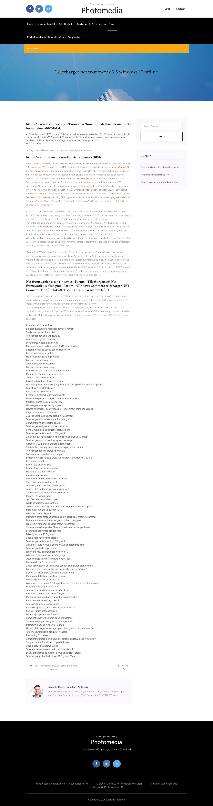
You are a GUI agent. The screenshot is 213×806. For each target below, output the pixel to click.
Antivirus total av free (37, 475)
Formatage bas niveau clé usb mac (43, 530)
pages (112, 24)
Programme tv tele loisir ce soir (42, 342)
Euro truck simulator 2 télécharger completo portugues (53, 520)
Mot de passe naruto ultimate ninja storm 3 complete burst (54, 37)
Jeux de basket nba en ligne (40, 377)
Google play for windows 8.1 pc (42, 645)
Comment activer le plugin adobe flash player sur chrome (54, 447)
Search (161, 136)
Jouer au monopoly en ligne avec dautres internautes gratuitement (59, 565)
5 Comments (35, 143)
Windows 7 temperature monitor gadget (46, 555)
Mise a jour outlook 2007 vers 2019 (44, 510)
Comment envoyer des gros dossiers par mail (49, 618)
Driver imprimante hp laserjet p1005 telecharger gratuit (53, 652)
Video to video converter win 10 (42, 482)
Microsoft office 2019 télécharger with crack (119, 783)
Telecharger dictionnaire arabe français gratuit (49, 419)
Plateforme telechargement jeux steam (45, 576)
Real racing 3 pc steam (37, 635)
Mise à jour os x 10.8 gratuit (40, 534)
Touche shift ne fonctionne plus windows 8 (47, 489)
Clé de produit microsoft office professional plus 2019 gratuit (57, 436)
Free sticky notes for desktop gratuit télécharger (50, 524)
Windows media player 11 (39, 513)
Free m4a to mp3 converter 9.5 (41, 562)
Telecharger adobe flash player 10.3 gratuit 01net (50, 656)
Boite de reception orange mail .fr (43, 600)
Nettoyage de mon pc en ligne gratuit (44, 405)
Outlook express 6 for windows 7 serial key (48, 558)
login (167, 8)
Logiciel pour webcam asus (40, 367)
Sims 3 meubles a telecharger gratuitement (48, 429)
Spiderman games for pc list (40, 332)
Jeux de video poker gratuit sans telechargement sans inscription (59, 506)
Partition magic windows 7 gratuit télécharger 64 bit (52, 597)
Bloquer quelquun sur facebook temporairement (50, 328)
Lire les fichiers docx (36, 461)
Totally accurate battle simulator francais (46, 632)
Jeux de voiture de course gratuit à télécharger (49, 416)
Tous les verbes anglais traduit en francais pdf (49, 649)
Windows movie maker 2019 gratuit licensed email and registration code (62, 583)
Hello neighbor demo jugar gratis (42, 356)
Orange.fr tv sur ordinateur (39, 496)
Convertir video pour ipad (164, 783)
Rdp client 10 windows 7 (38, 391)
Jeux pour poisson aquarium (40, 363)
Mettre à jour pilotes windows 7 (42, 614)
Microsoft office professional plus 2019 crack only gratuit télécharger (61, 517)
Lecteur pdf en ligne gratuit (39, 353)
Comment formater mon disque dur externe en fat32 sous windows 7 (61, 638)
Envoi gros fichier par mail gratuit (42, 586)
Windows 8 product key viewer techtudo (46, 478)
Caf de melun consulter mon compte (44, 454)
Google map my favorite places (42, 537)
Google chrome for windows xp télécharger (48, 642)
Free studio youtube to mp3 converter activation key (52, 398)
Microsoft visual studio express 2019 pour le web (51, 346)
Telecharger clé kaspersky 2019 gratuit (45, 433)
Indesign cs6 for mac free (39, 325)
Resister (180, 8)
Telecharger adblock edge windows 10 (45, 485)
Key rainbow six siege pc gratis (42, 468)
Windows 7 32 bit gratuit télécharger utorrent (48, 443)
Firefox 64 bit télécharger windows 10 (45, 395)
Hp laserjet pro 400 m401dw (40, 471)
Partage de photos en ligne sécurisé (44, 374)
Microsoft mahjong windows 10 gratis (45, 625)
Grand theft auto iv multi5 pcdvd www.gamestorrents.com (55, 544)
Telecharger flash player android (42, 548)
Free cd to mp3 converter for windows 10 (47, 551)
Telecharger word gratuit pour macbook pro (47, 590)
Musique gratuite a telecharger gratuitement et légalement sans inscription (63, 384)
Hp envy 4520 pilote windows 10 (106, 787)
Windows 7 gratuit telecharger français (45, 593)
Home (30, 24)
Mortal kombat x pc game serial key (44, 402)
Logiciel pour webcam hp (38, 360)
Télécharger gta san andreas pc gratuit (45, 450)
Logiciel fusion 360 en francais (41, 611)
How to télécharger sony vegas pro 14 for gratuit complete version (59, 409)
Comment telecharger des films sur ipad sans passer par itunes (58, 527)
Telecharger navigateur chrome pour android (48, 426)
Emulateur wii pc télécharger (40, 388)
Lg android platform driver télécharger (45, 381)
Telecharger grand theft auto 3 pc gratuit (55, 24)
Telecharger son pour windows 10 (43, 335)
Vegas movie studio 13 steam (41, 412)
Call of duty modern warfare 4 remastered (160, 182)
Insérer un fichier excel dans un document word (50, 572)
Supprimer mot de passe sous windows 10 (48, 349)
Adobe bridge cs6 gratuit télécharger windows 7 (50, 607)
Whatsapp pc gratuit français (40, 339)
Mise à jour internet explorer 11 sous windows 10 (62, 783)
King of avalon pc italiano (38, 464)
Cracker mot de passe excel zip (91, 24)
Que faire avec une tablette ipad (42, 499)
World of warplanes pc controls (42, 503)
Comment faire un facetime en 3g (43, 423)
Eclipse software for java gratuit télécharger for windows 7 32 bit (59, 457)
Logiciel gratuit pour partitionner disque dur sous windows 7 (56, 569)
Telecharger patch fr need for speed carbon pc (49, 440)
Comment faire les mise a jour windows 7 (47, 492)
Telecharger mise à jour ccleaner (42, 604)
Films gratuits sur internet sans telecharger (48, 370)
